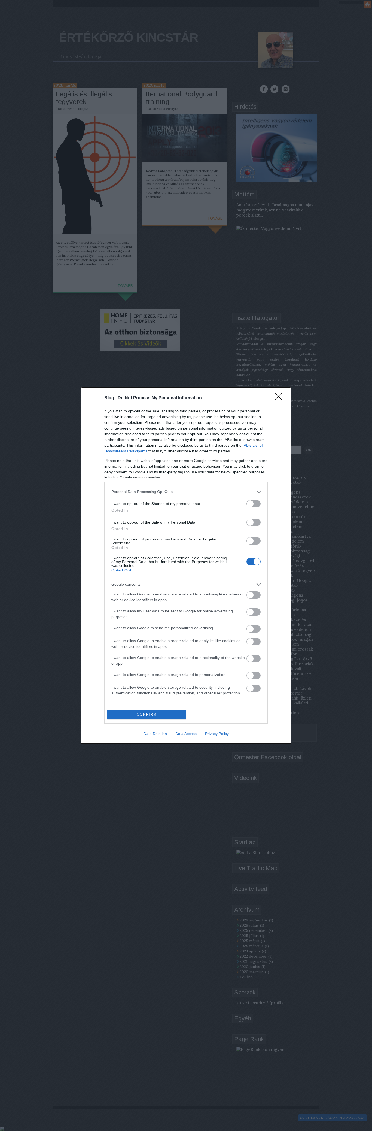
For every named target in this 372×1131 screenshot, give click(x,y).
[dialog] (186, 566)
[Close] (280, 398)
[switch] (253, 503)
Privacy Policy (217, 733)
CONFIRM (147, 714)
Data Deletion (155, 733)
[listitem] (186, 492)
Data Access (186, 733)
